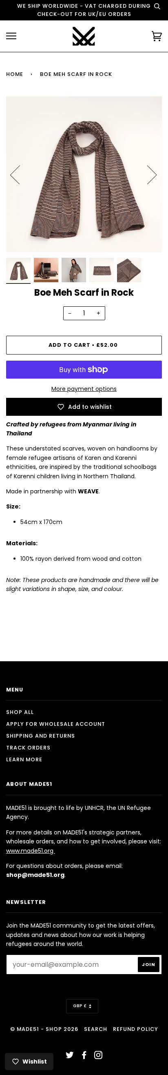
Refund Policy (135, 1029)
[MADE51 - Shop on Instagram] (98, 1056)
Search (95, 1029)
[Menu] (11, 36)
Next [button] (147, 174)
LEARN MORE (24, 759)
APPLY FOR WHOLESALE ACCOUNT (55, 724)
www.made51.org (30, 851)
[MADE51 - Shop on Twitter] (70, 1056)
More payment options (84, 389)
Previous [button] (20, 174)
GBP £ (80, 1006)
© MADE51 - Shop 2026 (44, 1029)
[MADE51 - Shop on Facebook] (84, 1056)
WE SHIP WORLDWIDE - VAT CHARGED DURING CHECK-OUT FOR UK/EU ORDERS (84, 10)
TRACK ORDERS (28, 748)
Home (14, 74)
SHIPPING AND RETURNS (40, 736)
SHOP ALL (20, 712)
